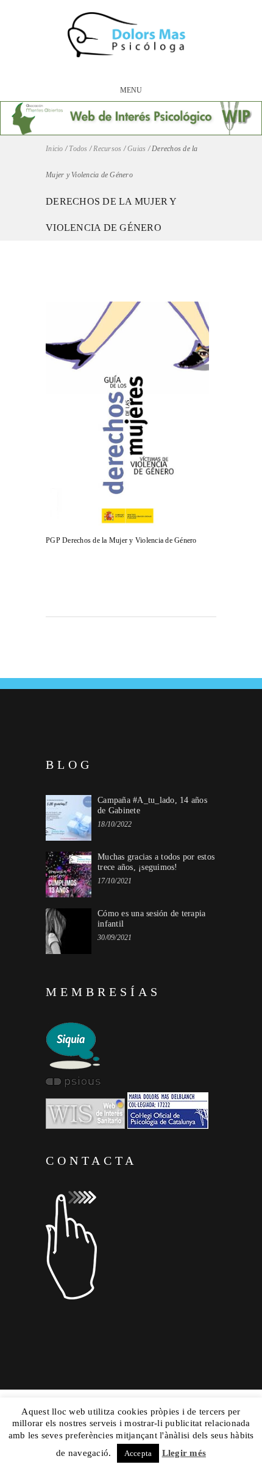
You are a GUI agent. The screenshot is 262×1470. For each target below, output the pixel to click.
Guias (136, 148)
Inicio (54, 148)
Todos (78, 148)
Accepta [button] (138, 1453)
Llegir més (184, 1453)
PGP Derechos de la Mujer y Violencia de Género (121, 540)
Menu (131, 90)
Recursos (107, 148)
